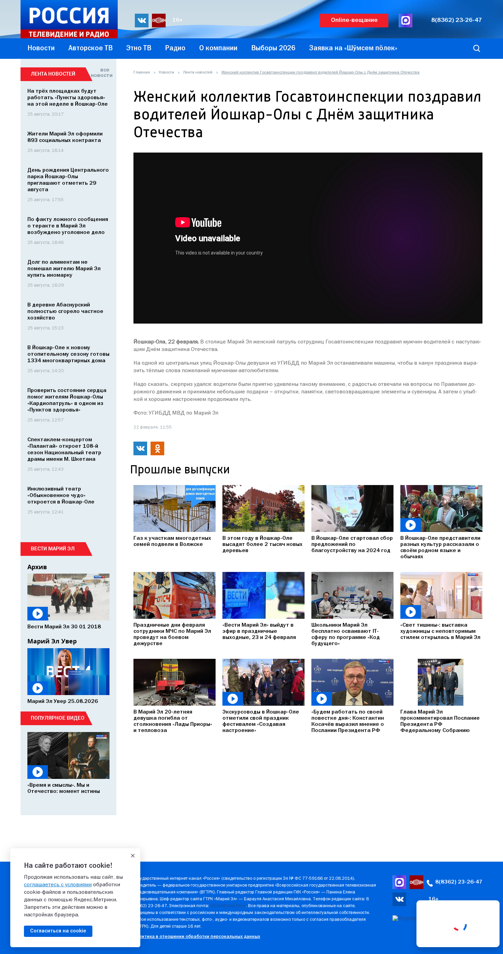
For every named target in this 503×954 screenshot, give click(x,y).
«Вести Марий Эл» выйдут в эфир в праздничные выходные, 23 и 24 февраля (259, 631)
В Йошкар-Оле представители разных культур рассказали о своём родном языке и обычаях (440, 547)
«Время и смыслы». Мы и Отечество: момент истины (63, 788)
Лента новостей (197, 72)
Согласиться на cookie (58, 931)
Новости (166, 72)
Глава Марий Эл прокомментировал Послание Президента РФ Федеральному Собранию (440, 721)
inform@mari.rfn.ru (228, 906)
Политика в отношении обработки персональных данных (196, 937)
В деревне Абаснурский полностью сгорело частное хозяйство (65, 312)
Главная (141, 72)
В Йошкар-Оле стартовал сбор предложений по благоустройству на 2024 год (352, 544)
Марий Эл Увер (52, 641)
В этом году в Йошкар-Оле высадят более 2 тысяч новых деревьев (262, 544)
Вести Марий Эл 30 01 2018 (64, 627)
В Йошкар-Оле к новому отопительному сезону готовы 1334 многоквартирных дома (68, 354)
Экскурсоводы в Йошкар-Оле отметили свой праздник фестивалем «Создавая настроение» (260, 721)
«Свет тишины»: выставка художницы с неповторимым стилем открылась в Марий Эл (440, 631)
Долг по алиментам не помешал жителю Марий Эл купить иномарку (64, 269)
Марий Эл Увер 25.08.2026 (62, 701)
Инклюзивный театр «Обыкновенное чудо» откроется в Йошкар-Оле (60, 496)
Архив (37, 567)
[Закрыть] (133, 856)
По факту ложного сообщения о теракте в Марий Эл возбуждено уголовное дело (67, 226)
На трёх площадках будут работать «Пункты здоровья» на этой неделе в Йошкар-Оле (67, 98)
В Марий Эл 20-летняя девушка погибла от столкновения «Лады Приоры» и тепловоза (172, 721)
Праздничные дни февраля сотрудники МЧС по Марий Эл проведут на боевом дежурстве (172, 634)
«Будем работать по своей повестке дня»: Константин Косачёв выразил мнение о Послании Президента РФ (347, 721)
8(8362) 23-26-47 (456, 20)
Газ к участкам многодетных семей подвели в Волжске (172, 541)
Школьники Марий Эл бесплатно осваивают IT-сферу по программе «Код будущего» (345, 634)
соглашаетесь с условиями (58, 885)
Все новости (100, 73)
